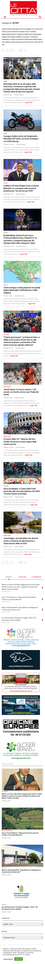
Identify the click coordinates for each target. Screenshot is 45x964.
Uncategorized (7, 830)
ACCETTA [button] (19, 959)
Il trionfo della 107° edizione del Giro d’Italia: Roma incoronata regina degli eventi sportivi (19, 441)
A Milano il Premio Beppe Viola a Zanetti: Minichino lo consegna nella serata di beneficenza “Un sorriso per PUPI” (21, 188)
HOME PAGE (7, 386)
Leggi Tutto (28, 102)
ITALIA (5, 183)
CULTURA (6, 334)
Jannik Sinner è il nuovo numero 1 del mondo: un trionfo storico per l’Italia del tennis (20, 392)
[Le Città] (23, 15)
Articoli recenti (7, 764)
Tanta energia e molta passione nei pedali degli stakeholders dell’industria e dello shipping (21, 290)
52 (21, 50)
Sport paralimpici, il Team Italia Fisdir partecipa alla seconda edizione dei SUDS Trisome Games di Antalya (21, 491)
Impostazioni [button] (8, 959)
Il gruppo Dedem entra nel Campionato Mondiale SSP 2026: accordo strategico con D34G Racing (21, 138)
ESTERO (6, 486)
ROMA (5, 81)
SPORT (5, 232)
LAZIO (4, 867)
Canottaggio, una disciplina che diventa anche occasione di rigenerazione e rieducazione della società (20, 541)
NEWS (5, 133)
